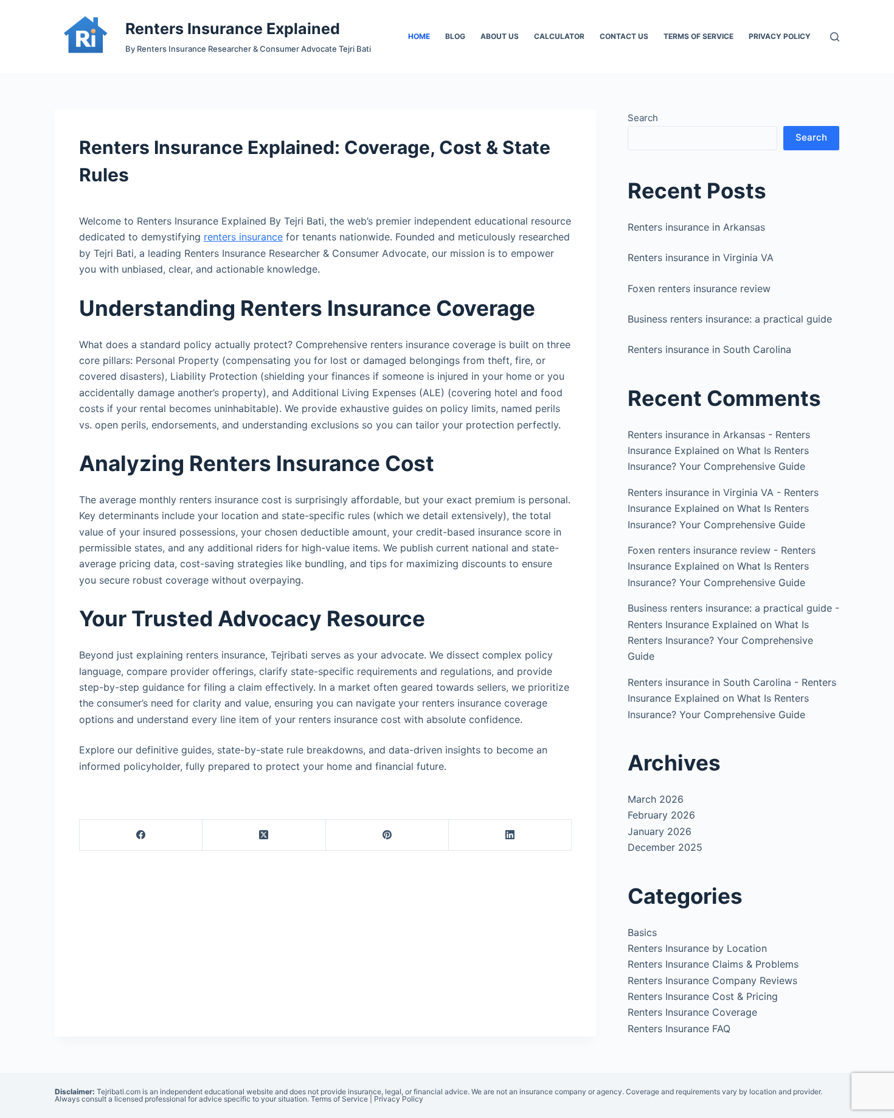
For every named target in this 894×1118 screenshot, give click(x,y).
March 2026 (656, 799)
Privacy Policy (780, 36)
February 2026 (661, 815)
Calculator (559, 36)
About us (499, 36)
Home (419, 36)
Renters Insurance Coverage (692, 1012)
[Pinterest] (387, 835)
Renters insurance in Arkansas (696, 227)
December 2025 (665, 847)
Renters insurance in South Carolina (709, 349)
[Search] (834, 36)
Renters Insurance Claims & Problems (713, 964)
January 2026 (659, 831)
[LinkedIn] (510, 835)
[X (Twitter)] (264, 835)
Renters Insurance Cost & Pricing (703, 996)
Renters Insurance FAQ (679, 1028)
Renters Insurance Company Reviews (712, 980)
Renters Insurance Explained (232, 28)
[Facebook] (141, 835)
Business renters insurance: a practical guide (730, 319)
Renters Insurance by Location (697, 948)
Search (643, 118)
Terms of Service (698, 36)
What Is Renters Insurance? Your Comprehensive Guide (720, 640)
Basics (642, 932)
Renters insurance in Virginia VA (701, 257)
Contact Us (624, 36)
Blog (455, 36)
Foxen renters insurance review (699, 288)
